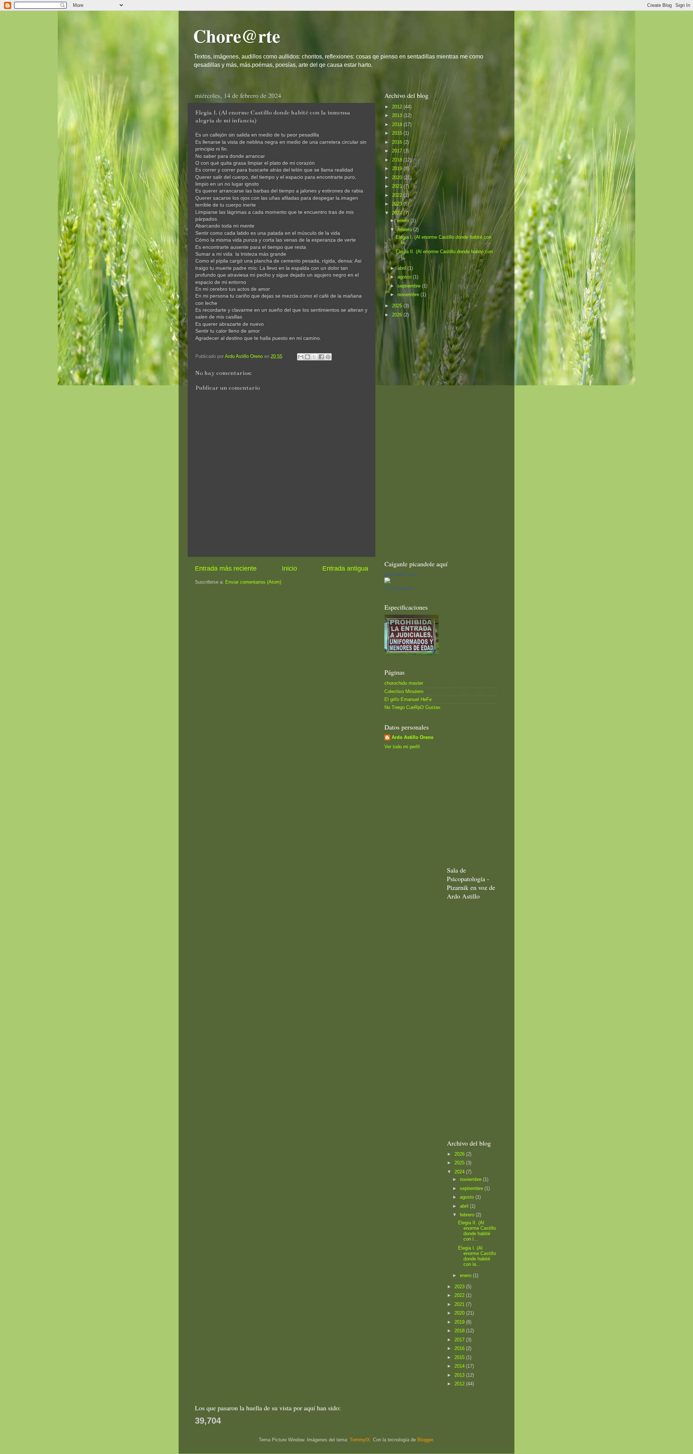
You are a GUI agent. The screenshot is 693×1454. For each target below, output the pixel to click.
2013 (398, 115)
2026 (398, 314)
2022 (398, 195)
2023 (398, 204)
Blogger (425, 1439)
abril (402, 268)
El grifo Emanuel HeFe (408, 699)
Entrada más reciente (226, 568)
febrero (405, 229)
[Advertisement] (438, 438)
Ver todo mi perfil (402, 746)
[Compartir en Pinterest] (328, 356)
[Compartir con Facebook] (321, 356)
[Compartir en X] (314, 356)
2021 (398, 186)
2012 (398, 106)
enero (403, 220)
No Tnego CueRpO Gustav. (412, 707)
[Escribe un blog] (307, 356)
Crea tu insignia (397, 588)
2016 (398, 142)
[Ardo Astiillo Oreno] (387, 581)
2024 (398, 213)
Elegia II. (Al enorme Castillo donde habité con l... (477, 1231)
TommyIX (360, 1439)
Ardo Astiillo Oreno (400, 574)
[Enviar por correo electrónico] (300, 356)
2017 (398, 150)
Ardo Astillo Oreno (412, 737)
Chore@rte (236, 35)
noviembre (408, 294)
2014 (398, 124)
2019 (398, 168)
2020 (398, 177)
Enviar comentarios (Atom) (253, 582)
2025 (398, 305)
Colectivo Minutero (403, 691)
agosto (405, 277)
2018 (398, 160)
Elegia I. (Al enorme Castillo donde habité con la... (477, 1256)
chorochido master (403, 683)
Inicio (289, 568)
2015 (398, 133)
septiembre (409, 286)
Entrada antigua (345, 568)
